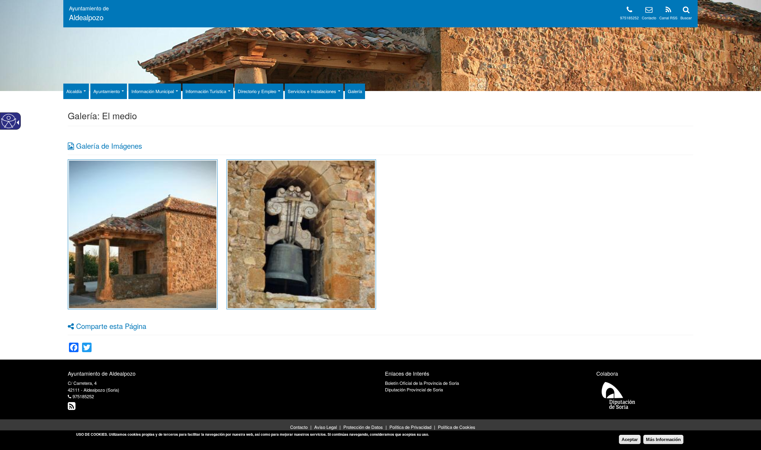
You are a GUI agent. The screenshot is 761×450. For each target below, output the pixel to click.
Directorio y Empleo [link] (257, 91)
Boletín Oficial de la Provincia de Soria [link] (422, 383)
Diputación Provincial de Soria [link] (414, 389)
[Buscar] (686, 10)
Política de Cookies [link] (456, 427)
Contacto (649, 17)
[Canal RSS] (668, 10)
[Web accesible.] (8, 121)
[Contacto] (648, 10)
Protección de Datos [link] (363, 427)
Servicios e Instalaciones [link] (312, 91)
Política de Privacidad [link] (410, 427)
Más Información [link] (663, 439)
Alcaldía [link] (74, 91)
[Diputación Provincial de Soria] (618, 395)
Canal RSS (668, 17)
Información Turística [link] (206, 91)
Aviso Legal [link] (325, 427)
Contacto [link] (299, 427)
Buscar (686, 17)
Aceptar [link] (630, 439)
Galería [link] (355, 91)
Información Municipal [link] (153, 91)
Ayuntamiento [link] (107, 91)
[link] (142, 234)
